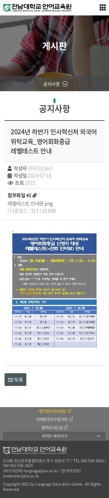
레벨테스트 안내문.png (30, 203)
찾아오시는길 (51, 427)
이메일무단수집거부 (52, 419)
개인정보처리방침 (52, 411)
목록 (18, 379)
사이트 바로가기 (54, 436)
